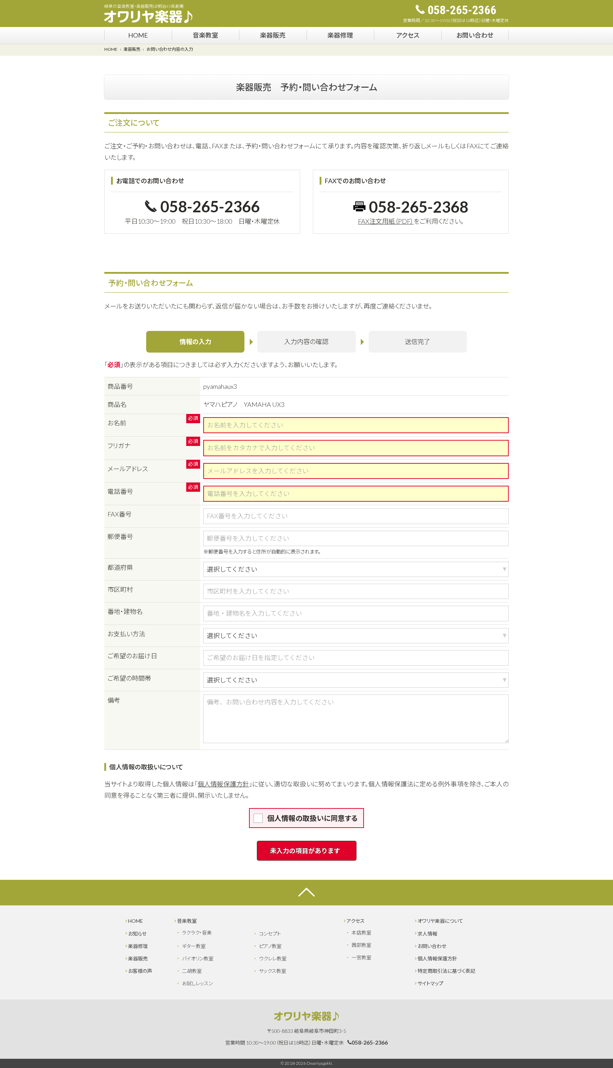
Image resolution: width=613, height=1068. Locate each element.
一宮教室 (361, 957)
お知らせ (137, 934)
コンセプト (270, 934)
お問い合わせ (474, 35)
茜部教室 (361, 945)
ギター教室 (194, 946)
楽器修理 (340, 35)
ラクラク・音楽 (197, 933)
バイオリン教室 (198, 958)
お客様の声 (140, 971)
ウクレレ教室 (273, 958)
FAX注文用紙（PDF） (386, 221)
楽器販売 (273, 35)
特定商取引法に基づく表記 (446, 971)
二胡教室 (192, 971)
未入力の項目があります (305, 851)
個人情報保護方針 (223, 784)
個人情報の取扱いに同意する (312, 818)
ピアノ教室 (270, 946)
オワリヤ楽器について (440, 921)
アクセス (407, 35)
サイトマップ (430, 983)
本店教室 (361, 933)
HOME (138, 35)
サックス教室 (272, 971)
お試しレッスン (197, 983)
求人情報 (427, 934)
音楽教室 (205, 35)
